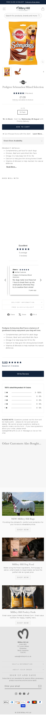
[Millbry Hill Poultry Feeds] (23, 597)
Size (23, 108)
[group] (23, 363)
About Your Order (22, 669)
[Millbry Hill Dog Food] (23, 549)
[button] (23, 93)
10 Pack (22, 112)
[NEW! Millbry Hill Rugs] (23, 504)
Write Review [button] (23, 374)
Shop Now (23, 530)
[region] (23, 280)
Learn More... (37, 134)
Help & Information (22, 664)
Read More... (11, 167)
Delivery (15, 100)
